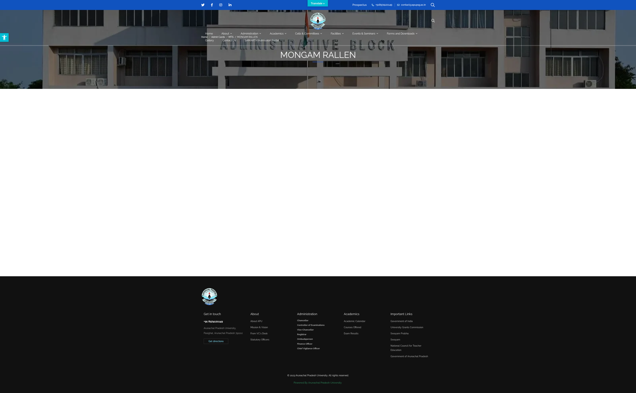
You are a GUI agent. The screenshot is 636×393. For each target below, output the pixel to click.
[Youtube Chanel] (219, 352)
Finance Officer (304, 344)
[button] (4, 37)
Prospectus (359, 4)
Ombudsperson (305, 339)
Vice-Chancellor (305, 329)
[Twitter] (204, 352)
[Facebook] (209, 352)
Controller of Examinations (310, 325)
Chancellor (302, 320)
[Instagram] (214, 352)
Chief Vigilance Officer (308, 348)
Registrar (301, 334)
